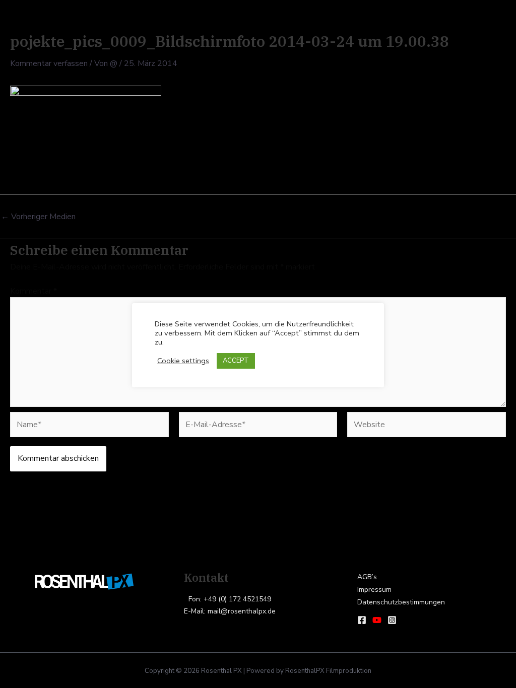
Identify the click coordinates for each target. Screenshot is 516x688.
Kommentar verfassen (49, 63)
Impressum (374, 589)
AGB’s (367, 577)
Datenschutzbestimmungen (401, 602)
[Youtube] (376, 620)
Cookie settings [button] (183, 360)
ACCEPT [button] (236, 360)
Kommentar (33, 291)
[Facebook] (361, 620)
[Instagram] (392, 620)
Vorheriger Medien (38, 217)
